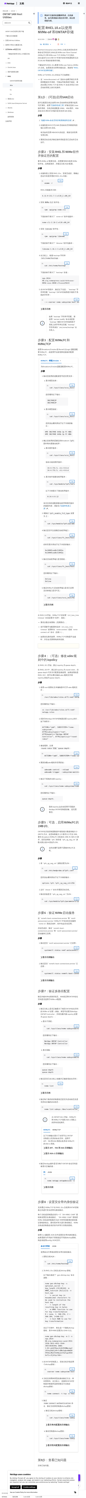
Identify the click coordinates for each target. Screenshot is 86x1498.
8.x (11, 94)
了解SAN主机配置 (11, 36)
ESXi (9, 63)
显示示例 (46, 309)
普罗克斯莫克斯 (13, 72)
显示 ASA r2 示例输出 (54, 1153)
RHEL (9, 76)
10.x (11, 85)
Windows (11, 112)
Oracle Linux (12, 67)
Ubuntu (10, 108)
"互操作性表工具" (57, 105)
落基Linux (11, 99)
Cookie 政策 (26, 1497)
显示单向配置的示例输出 (58, 1424)
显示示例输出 (48, 957)
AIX (9, 58)
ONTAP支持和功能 (16, 81)
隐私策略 (15, 1497)
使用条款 (4, 1497)
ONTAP (13, 11)
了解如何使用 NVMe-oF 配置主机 (19, 54)
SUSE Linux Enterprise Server (17, 103)
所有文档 (5, 11)
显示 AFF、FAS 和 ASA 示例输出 (59, 1148)
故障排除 (11, 117)
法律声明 (8, 121)
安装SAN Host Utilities (12, 40)
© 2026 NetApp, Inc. (7, 1493)
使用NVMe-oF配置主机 (13, 49)
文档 (21, 3)
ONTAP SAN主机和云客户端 (14, 31)
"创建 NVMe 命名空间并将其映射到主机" (56, 120)
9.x (11, 90)
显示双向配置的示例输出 (58, 1445)
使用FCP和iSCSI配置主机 (13, 45)
